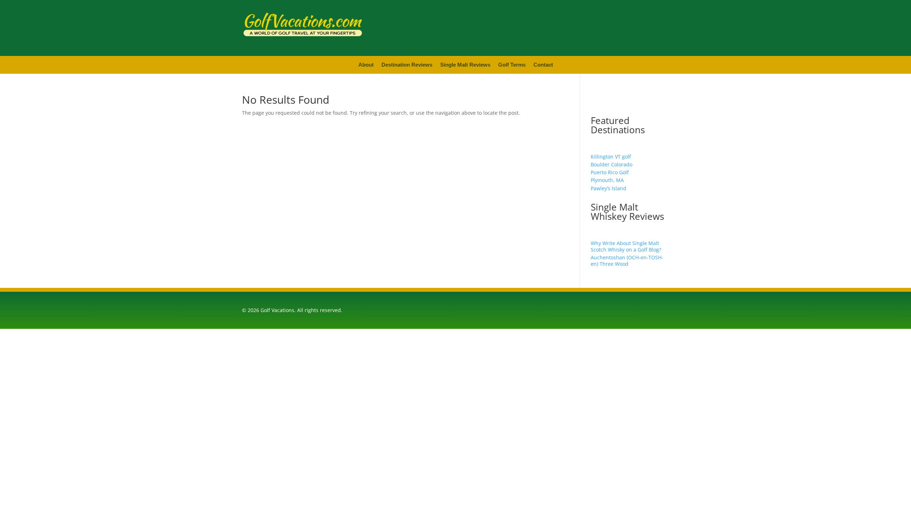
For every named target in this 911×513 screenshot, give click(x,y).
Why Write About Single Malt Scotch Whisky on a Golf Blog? (626, 246)
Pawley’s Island (608, 188)
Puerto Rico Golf (610, 172)
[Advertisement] (551, 27)
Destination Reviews (406, 65)
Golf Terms (512, 65)
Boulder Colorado (611, 164)
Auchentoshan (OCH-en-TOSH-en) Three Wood (627, 260)
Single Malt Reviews (465, 65)
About (366, 65)
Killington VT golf (611, 156)
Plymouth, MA (607, 180)
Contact (543, 65)
